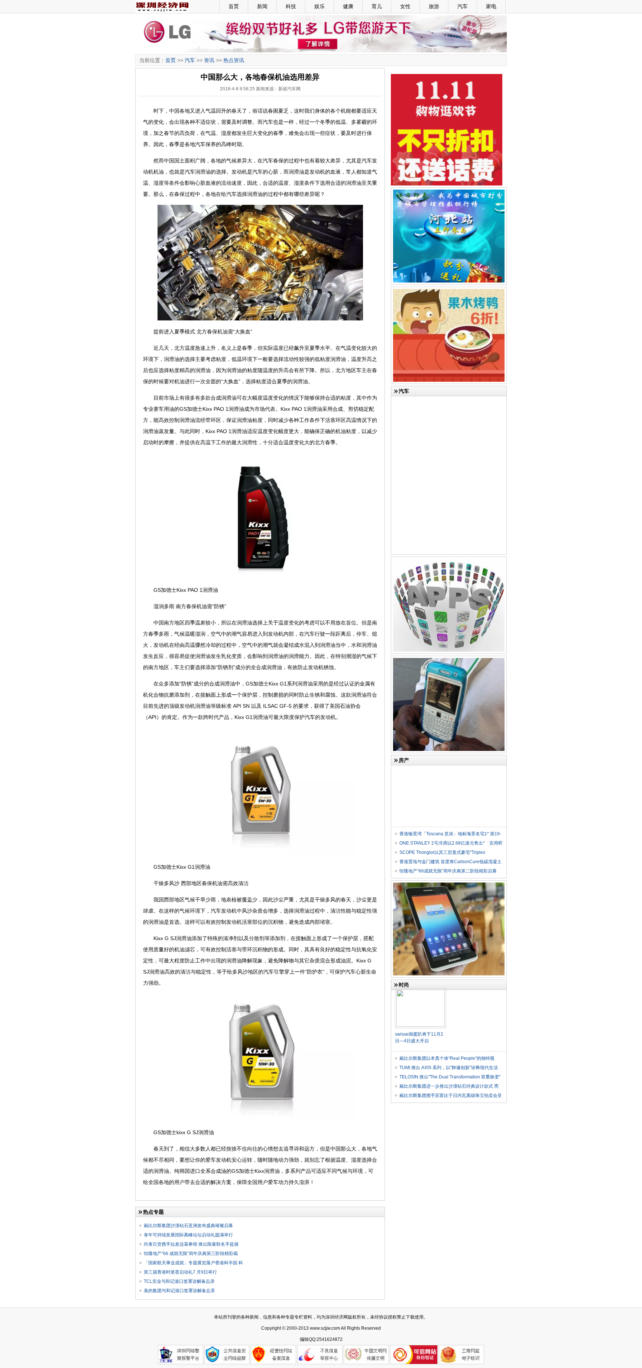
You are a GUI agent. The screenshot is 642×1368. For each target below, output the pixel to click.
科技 (291, 6)
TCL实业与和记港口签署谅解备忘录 (179, 1281)
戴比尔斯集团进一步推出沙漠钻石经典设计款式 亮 (449, 1086)
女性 (405, 6)
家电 (491, 6)
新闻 (262, 6)
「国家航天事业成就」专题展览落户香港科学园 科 (193, 1262)
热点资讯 (233, 60)
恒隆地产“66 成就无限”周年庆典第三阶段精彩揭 (191, 1253)
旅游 (434, 6)
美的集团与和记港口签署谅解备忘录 (179, 1290)
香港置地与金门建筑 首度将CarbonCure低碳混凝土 (450, 861)
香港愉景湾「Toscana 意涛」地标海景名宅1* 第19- (450, 833)
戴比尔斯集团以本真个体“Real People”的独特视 (447, 1058)
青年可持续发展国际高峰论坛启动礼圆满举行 (188, 1235)
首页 (233, 6)
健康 (348, 6)
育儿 (377, 6)
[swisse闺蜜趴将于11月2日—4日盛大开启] (420, 991)
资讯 (209, 60)
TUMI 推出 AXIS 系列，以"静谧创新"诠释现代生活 (448, 1067)
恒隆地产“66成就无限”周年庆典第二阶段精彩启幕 (448, 871)
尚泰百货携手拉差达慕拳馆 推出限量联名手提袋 (191, 1244)
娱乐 (319, 6)
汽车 (462, 6)
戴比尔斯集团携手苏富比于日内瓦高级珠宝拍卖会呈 (450, 1095)
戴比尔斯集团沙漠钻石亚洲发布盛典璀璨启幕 (188, 1225)
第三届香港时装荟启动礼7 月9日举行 (180, 1272)
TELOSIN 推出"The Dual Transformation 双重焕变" (449, 1077)
